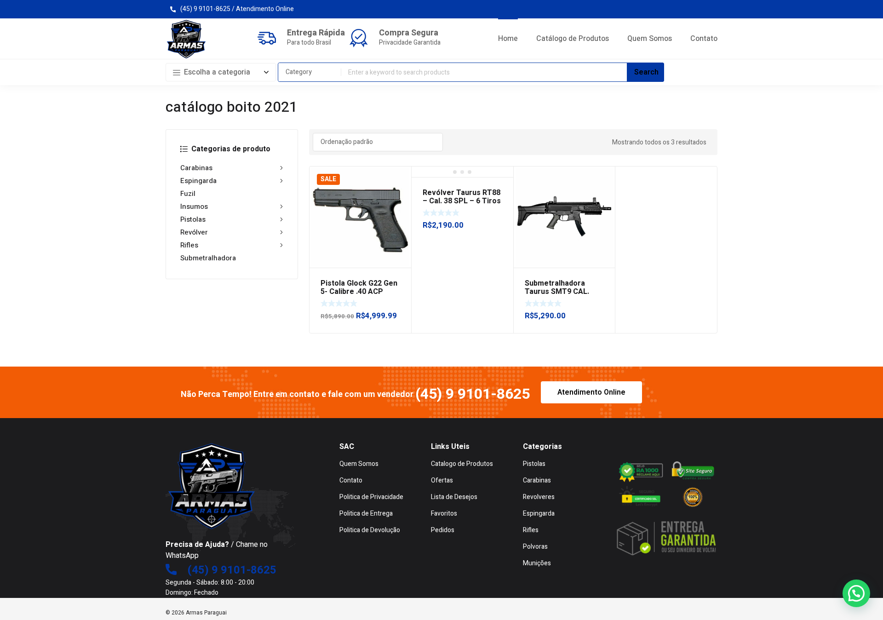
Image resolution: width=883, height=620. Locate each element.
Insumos (194, 206)
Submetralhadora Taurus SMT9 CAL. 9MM (557, 291)
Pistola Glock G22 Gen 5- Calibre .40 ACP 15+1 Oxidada (359, 291)
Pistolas (193, 219)
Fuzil (187, 194)
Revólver (194, 232)
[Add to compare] (399, 190)
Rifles (189, 245)
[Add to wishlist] (399, 178)
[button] (856, 593)
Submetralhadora (208, 258)
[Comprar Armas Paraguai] (186, 39)
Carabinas (196, 168)
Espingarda (198, 181)
